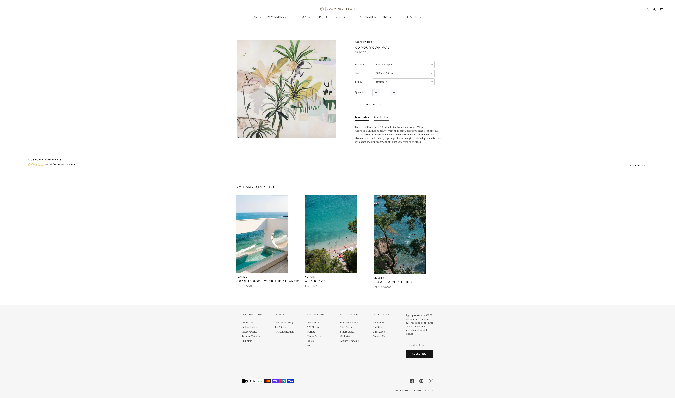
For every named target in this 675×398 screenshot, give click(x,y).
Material (360, 64)
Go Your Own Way (372, 47)
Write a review (637, 165)
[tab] (362, 118)
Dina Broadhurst (349, 322)
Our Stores (379, 331)
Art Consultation (284, 331)
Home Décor (314, 336)
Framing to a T (408, 390)
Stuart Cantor (347, 331)
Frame (358, 81)
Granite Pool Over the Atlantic (267, 281)
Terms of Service (251, 336)
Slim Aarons (347, 327)
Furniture (312, 331)
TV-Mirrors (281, 327)
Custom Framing (284, 322)
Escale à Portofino (393, 282)
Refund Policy (249, 327)
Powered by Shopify (424, 390)
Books (310, 340)
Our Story (378, 327)
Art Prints (313, 322)
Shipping (247, 340)
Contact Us (248, 322)
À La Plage (315, 281)
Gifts (310, 345)
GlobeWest (346, 336)
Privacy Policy (249, 331)
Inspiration (379, 322)
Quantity (360, 92)
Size (357, 73)
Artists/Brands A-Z (350, 340)
